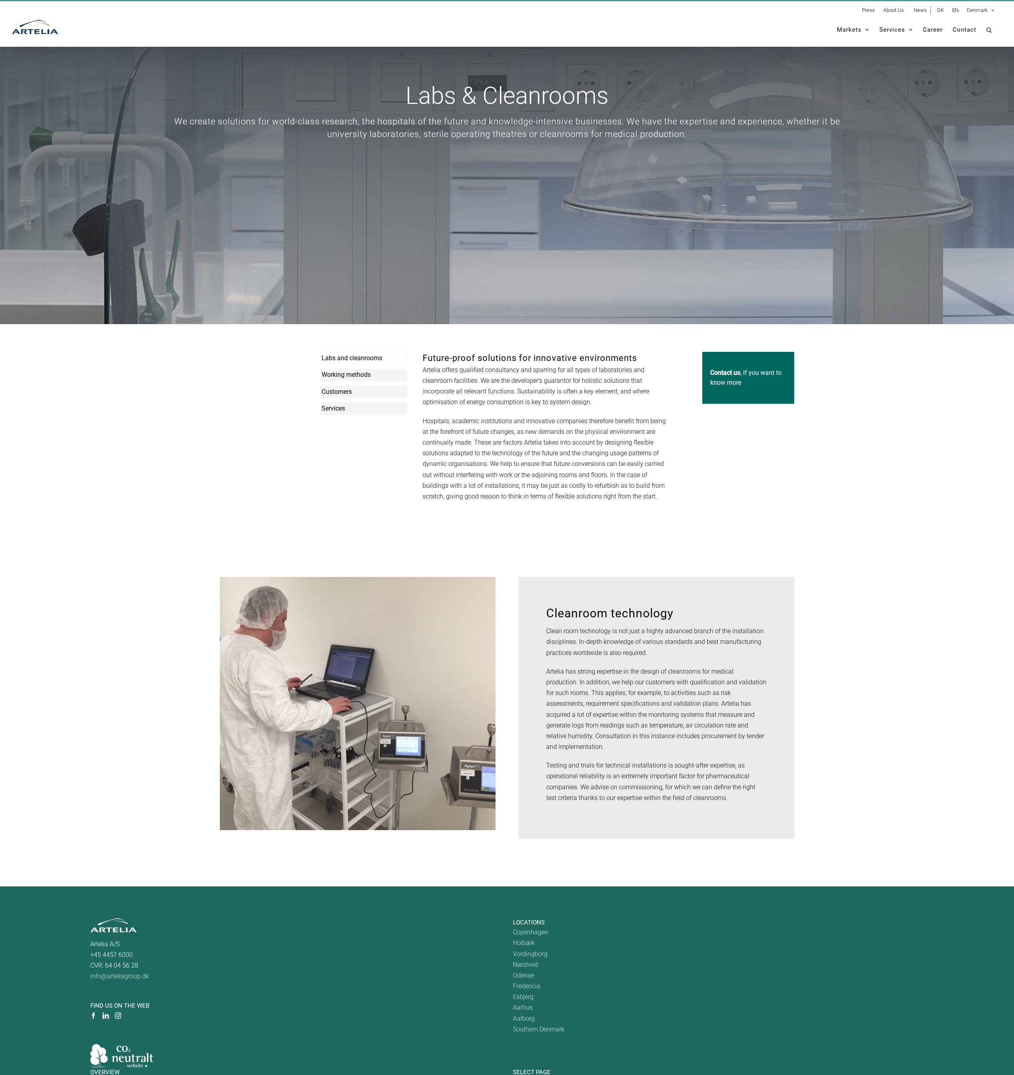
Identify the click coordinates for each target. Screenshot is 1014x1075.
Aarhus (523, 1007)
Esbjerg (523, 997)
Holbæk (524, 943)
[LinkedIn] (106, 1015)
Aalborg (524, 1018)
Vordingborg (530, 954)
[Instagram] (118, 1015)
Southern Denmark (538, 1029)
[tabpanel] (547, 431)
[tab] (363, 358)
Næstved (525, 964)
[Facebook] (93, 1015)
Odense (523, 975)
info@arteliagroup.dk (119, 976)
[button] (989, 30)
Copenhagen (530, 932)
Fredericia (526, 986)
